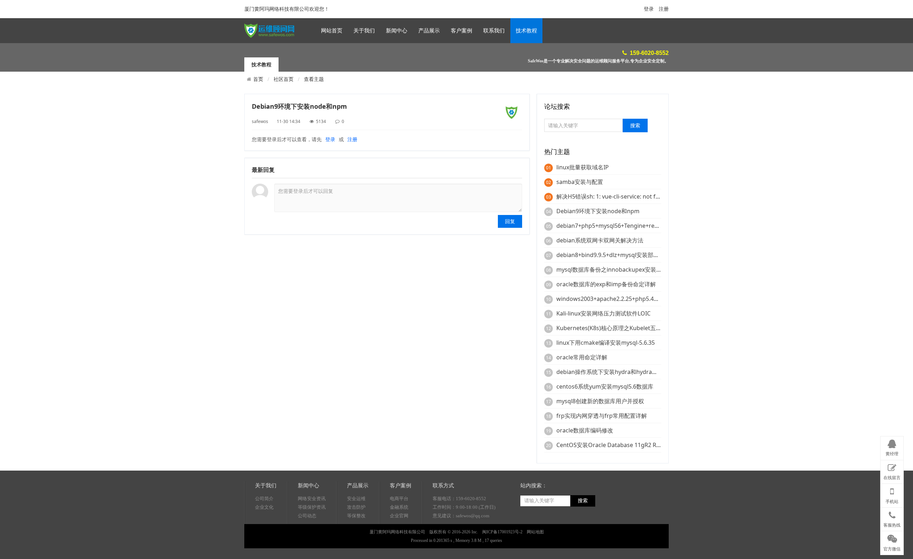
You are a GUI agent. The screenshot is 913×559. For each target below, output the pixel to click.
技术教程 (526, 31)
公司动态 (307, 515)
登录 (649, 9)
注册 (664, 9)
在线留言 (892, 477)
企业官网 (399, 515)
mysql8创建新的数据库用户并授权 (600, 401)
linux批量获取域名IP (582, 167)
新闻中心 (396, 31)
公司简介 (264, 498)
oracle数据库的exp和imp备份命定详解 (606, 284)
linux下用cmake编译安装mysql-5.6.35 (605, 343)
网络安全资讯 (312, 498)
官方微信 (892, 549)
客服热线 (892, 525)
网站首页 (331, 31)
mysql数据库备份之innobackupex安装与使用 (614, 269)
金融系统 (399, 507)
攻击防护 (356, 507)
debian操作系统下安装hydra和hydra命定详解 (615, 372)
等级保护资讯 (312, 507)
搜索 (583, 500)
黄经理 (892, 453)
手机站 (892, 501)
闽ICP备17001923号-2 (502, 531)
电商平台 (399, 498)
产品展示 (429, 31)
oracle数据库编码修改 (584, 430)
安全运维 (356, 498)
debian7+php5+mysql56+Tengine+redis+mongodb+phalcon (636, 226)
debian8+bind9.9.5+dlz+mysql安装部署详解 (613, 255)
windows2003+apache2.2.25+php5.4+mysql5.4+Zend (627, 299)
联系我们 (494, 31)
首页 (258, 79)
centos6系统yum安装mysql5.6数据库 (604, 386)
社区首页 (284, 79)
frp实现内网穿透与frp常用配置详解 (601, 416)
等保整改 (356, 515)
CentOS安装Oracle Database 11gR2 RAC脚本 (615, 445)
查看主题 (314, 79)
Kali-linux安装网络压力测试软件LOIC (603, 313)
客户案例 (461, 31)
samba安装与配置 (579, 182)
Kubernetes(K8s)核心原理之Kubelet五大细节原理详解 (626, 328)
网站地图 (535, 531)
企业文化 (264, 507)
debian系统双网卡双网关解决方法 (599, 240)
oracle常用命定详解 (581, 357)
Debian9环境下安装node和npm (597, 211)
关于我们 (364, 31)
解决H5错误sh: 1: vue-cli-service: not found (613, 196)
